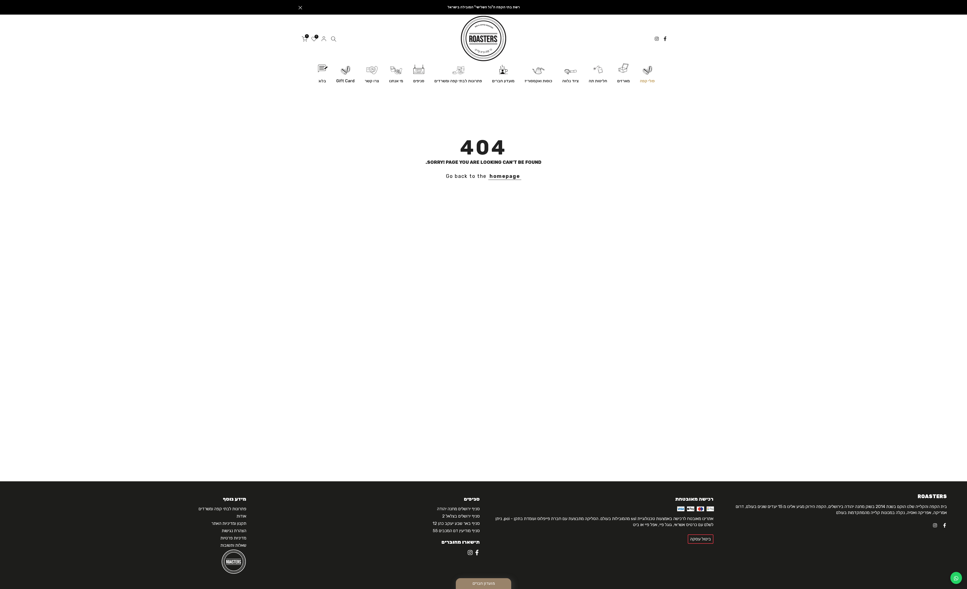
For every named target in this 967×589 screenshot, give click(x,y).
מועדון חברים (503, 80)
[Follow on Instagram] (656, 39)
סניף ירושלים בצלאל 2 (461, 516)
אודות (241, 516)
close (667, 8)
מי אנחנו (396, 80)
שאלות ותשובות (233, 545)
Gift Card (345, 80)
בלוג (322, 80)
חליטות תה (598, 80)
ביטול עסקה (700, 538)
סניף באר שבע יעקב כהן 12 (456, 523)
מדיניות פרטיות (233, 537)
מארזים (623, 80)
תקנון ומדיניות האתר (228, 523)
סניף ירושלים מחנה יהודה (458, 508)
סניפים (418, 80)
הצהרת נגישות (234, 530)
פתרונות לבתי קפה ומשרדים (458, 80)
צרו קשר (372, 80)
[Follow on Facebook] (665, 39)
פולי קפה (647, 80)
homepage (505, 176)
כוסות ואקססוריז (538, 80)
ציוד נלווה (570, 80)
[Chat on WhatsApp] (956, 578)
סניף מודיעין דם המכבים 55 (456, 530)
